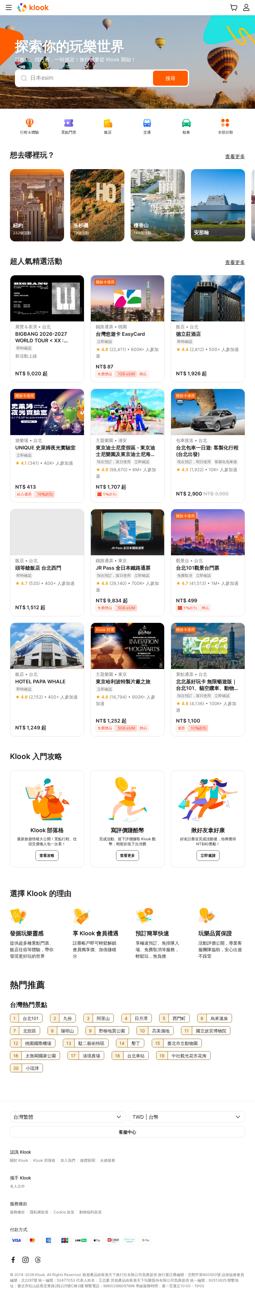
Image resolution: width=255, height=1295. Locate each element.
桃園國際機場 (38, 1043)
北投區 (29, 1030)
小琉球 (32, 1068)
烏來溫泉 (219, 1018)
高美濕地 (160, 1030)
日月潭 (141, 1018)
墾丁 (136, 1043)
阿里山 (103, 1018)
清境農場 (91, 1055)
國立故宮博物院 (211, 1030)
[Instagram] (25, 1260)
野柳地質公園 (112, 1030)
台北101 (31, 1018)
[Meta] (13, 1260)
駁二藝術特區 (91, 1043)
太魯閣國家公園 (41, 1055)
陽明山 (67, 1030)
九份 (67, 1018)
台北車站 (136, 1055)
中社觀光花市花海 (189, 1055)
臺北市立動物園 (182, 1043)
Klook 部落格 (44, 1160)
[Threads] (38, 1260)
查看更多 (235, 156)
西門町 (179, 1018)
